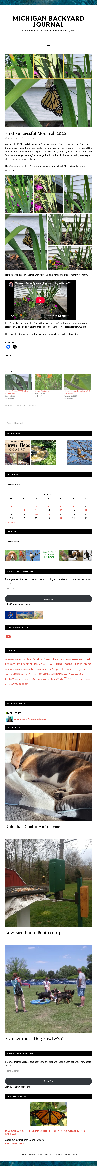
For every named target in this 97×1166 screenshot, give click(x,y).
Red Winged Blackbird (24, 679)
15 (61, 510)
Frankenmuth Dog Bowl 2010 (34, 1038)
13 (36, 510)
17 (85, 510)
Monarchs (34, 406)
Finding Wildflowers (42, 391)
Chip (32, 669)
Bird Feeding (23, 664)
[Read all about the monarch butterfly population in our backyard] (48, 1114)
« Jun (7, 522)
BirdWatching (81, 664)
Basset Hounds (66, 659)
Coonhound (41, 669)
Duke (66, 669)
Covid (49, 670)
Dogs (55, 669)
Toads (81, 679)
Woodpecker (20, 683)
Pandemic (64, 674)
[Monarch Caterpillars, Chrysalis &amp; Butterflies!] (77, 382)
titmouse (75, 679)
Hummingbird (9, 674)
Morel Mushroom (31, 674)
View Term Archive (14, 1143)
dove (60, 670)
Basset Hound (51, 659)
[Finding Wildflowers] (48, 382)
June (22, 674)
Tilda (68, 678)
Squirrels (47, 679)
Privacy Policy (71, 1155)
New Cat (50, 674)
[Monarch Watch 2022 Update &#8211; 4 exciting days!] (18, 382)
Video (88, 679)
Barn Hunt (38, 659)
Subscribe (48, 598)
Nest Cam (42, 673)
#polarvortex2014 (10, 659)
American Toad (24, 659)
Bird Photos (64, 664)
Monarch (12, 406)
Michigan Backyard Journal (49, 21)
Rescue (36, 679)
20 (36, 514)
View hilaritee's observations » (30, 719)
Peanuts (71, 674)
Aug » (14, 522)
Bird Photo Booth (38, 664)
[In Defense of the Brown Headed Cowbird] (17, 453)
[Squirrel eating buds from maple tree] (79, 453)
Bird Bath (81, 659)
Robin (42, 679)
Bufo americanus (12, 669)
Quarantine (79, 674)
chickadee (25, 669)
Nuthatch (57, 674)
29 (61, 518)
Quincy (10, 679)
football (82, 670)
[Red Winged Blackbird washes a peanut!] (43, 453)
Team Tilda (57, 679)
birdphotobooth (51, 664)
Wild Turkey (9, 684)
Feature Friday (75, 670)
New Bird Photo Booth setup (33, 932)
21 (48, 514)
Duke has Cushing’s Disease (32, 826)
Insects (24, 406)
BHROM (75, 659)
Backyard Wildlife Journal (50, 1155)
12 (23, 510)
